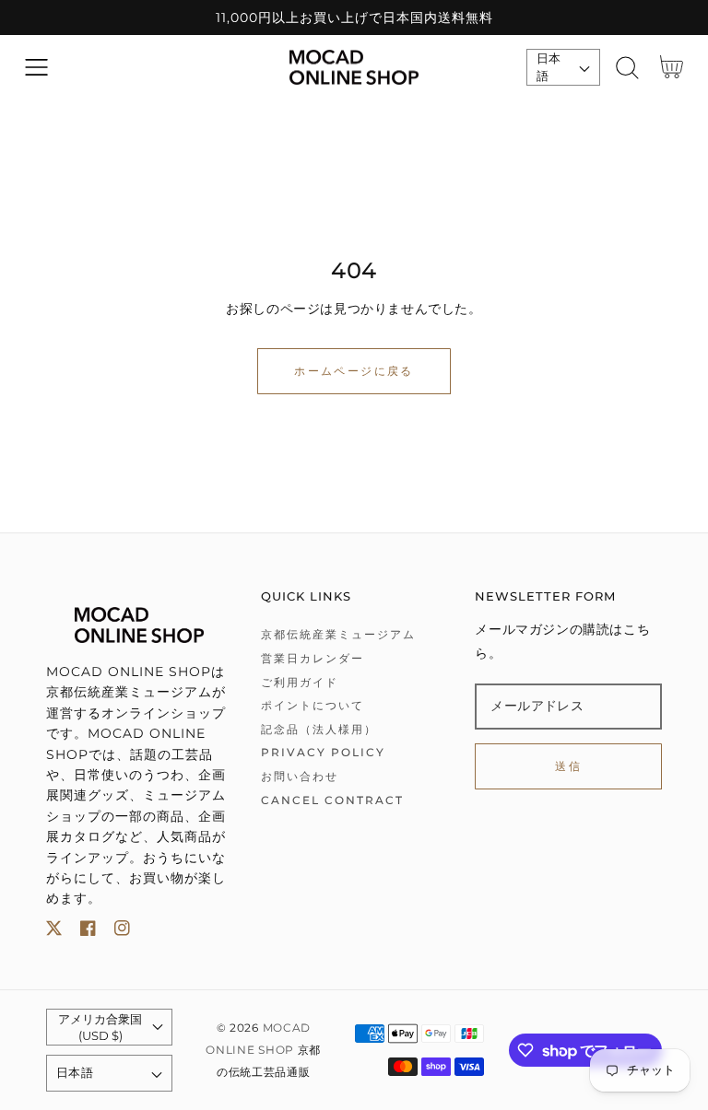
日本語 (549, 67)
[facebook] (88, 931)
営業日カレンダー (312, 658)
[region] (354, 17)
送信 (568, 766)
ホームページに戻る (354, 371)
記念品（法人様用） (319, 729)
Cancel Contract (332, 800)
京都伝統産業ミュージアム (338, 634)
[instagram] (122, 931)
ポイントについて (312, 705)
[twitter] (54, 931)
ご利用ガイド (299, 682)
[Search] (627, 67)
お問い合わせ (299, 776)
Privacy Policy (323, 752)
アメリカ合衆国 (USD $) (100, 1027)
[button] (36, 68)
